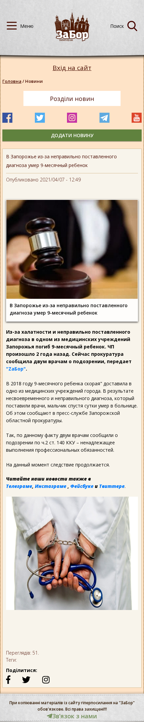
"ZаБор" (16, 369)
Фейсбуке (81, 486)
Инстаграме (50, 486)
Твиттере (112, 486)
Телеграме (19, 486)
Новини (34, 81)
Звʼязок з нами (74, 716)
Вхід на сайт (72, 67)
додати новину (72, 135)
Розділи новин (72, 99)
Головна (11, 81)
